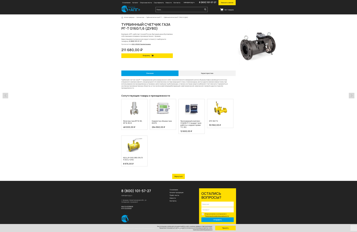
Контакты (177, 3)
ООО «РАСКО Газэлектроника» (141, 44)
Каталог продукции (176, 192)
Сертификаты (159, 3)
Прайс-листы (174, 195)
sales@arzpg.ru (189, 2)
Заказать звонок (227, 3)
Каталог (135, 3)
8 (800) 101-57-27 (207, 2)
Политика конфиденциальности (202, 230)
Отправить (217, 220)
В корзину (146, 55)
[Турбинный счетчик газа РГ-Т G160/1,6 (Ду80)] (258, 46)
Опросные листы (146, 3)
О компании (126, 3)
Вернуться (178, 176)
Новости (169, 3)
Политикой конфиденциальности (217, 216)
